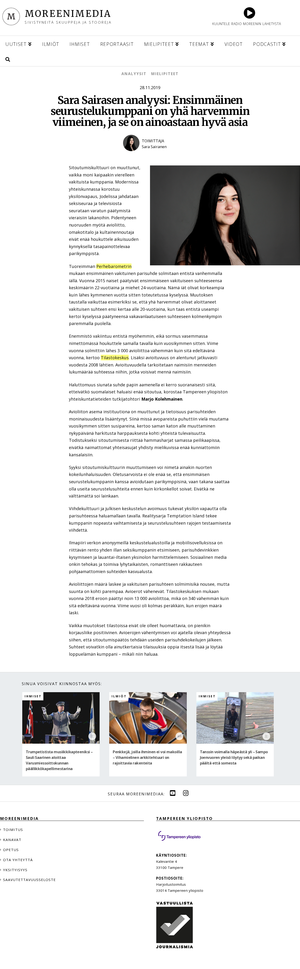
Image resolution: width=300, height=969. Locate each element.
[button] (7, 58)
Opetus (11, 849)
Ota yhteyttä (18, 859)
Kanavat (12, 839)
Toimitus (13, 829)
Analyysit (133, 73)
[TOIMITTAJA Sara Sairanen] (150, 155)
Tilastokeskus (115, 357)
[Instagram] (186, 793)
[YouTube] (173, 793)
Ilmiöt (119, 696)
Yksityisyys (15, 869)
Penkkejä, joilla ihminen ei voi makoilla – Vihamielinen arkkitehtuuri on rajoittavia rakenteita (147, 757)
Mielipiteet (165, 73)
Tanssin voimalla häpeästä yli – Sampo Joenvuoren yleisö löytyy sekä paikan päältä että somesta (234, 757)
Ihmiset (33, 696)
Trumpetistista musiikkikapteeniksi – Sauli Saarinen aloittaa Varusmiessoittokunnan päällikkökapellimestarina (59, 760)
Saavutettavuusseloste (29, 879)
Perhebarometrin (113, 266)
